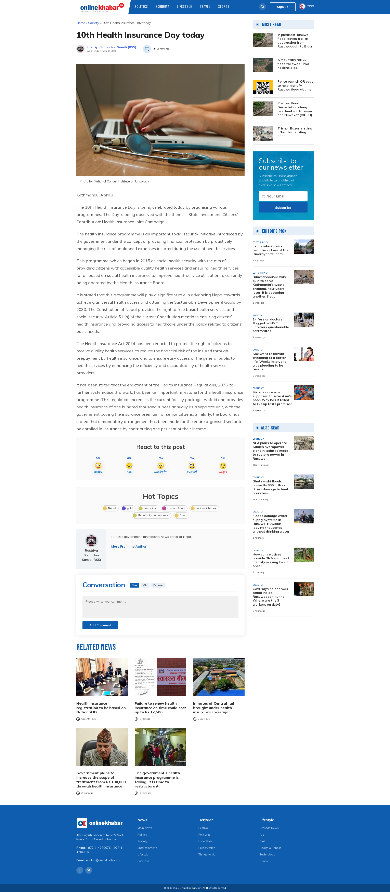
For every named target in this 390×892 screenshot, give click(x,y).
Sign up (282, 7)
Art (262, 834)
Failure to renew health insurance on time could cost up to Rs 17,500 (160, 707)
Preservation (206, 848)
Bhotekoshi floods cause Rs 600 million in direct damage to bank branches (271, 487)
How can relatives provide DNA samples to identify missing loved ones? (272, 560)
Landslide (150, 508)
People (264, 861)
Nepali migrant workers (153, 515)
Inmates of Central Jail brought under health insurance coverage (213, 707)
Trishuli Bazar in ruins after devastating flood (294, 132)
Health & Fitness (270, 848)
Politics (141, 6)
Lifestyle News (269, 828)
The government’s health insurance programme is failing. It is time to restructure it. (157, 779)
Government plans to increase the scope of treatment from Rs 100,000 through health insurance (101, 779)
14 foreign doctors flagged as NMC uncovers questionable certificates (271, 325)
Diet (262, 841)
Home (80, 23)
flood (183, 515)
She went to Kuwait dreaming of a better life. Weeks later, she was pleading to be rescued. (270, 361)
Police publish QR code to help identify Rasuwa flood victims (295, 85)
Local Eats (205, 841)
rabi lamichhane (206, 508)
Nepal (112, 508)
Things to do (207, 854)
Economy (162, 6)
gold (129, 508)
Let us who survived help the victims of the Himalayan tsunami (270, 250)
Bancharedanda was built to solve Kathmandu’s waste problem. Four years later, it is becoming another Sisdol (269, 286)
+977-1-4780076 (98, 848)
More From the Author (129, 546)
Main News (145, 828)
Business (143, 861)
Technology (267, 854)
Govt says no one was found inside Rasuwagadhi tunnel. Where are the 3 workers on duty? (270, 596)
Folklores (204, 834)
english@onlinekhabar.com (104, 860)
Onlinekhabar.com (106, 839)
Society (93, 23)
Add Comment (100, 625)
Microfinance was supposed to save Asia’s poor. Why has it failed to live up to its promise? (272, 398)
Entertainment (147, 848)
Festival (203, 828)
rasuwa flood (175, 508)
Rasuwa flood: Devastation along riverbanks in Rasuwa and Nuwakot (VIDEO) (294, 109)
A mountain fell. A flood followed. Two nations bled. (293, 64)
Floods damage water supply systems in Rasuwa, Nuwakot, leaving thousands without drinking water (271, 524)
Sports (223, 6)
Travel (205, 6)
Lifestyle (184, 6)
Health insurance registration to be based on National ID (101, 707)
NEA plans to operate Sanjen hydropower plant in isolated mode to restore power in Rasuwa (270, 451)
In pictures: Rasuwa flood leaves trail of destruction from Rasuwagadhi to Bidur (295, 41)
